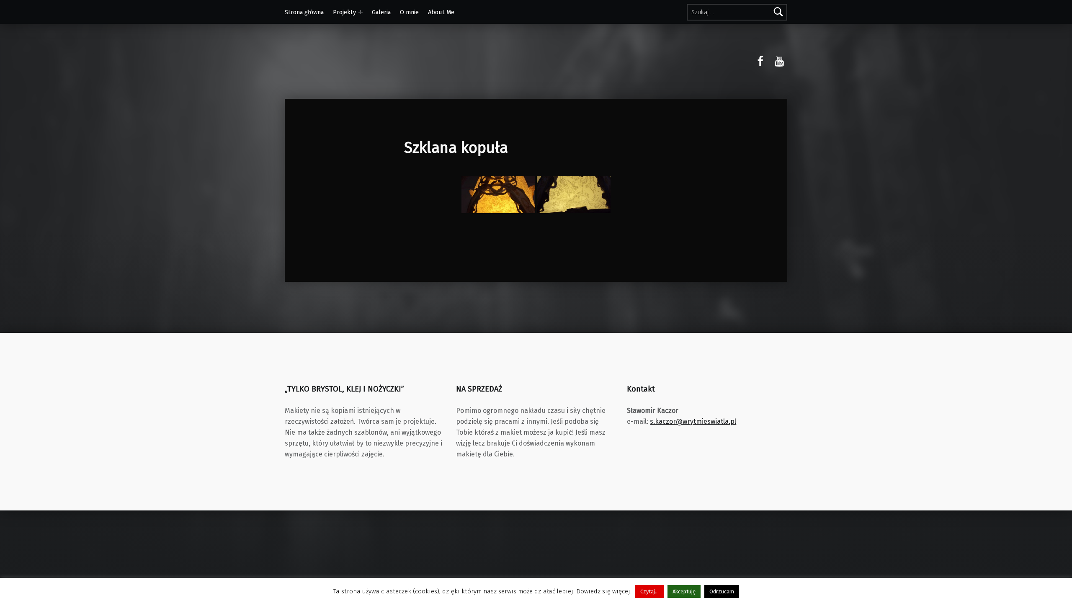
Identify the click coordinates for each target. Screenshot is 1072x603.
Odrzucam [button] (721, 591)
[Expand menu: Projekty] (360, 12)
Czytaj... (649, 591)
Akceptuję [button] (684, 591)
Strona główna (304, 12)
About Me (441, 12)
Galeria (381, 12)
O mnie (409, 12)
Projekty (344, 12)
